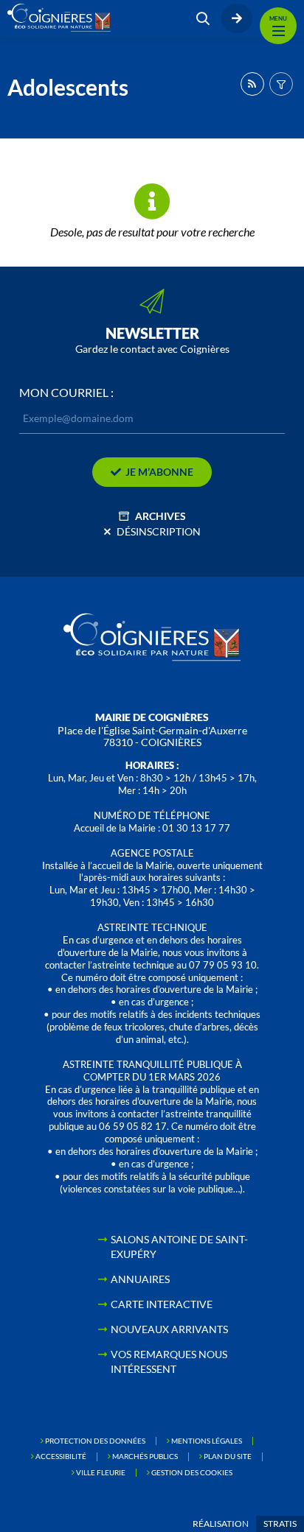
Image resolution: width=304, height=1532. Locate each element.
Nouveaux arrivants (169, 1329)
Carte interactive (162, 1304)
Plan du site (228, 1456)
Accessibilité (60, 1456)
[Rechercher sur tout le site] (203, 18)
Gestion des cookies (191, 1472)
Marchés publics (145, 1456)
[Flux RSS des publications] (252, 84)
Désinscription (159, 531)
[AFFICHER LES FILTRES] (281, 84)
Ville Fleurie (100, 1472)
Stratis (280, 1523)
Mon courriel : (66, 392)
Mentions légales (206, 1440)
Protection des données (95, 1440)
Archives (160, 516)
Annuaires (140, 1279)
